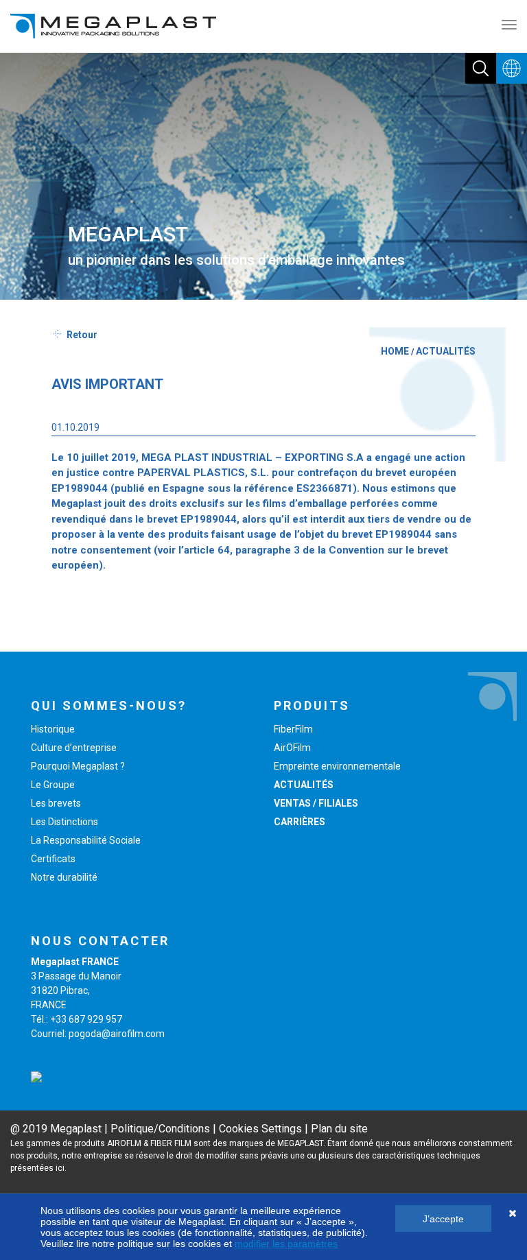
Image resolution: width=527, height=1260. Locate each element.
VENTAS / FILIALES (316, 803)
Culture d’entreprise (74, 747)
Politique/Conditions (160, 1128)
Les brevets (56, 803)
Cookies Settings (260, 1128)
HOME (395, 351)
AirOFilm (292, 747)
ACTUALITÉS (446, 351)
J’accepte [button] (443, 1218)
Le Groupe (53, 784)
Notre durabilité (64, 877)
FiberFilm (293, 729)
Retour (82, 334)
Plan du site (339, 1128)
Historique (53, 729)
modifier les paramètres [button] (286, 1243)
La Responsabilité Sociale (86, 840)
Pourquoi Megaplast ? (78, 766)
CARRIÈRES (299, 821)
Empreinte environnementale (337, 766)
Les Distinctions (64, 821)
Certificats (53, 858)
